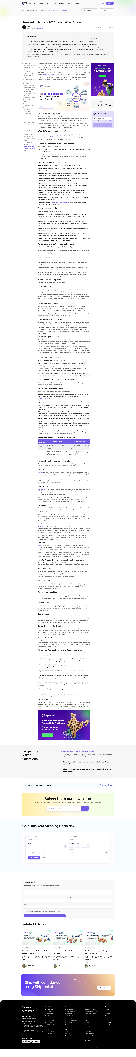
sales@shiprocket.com (29, 1021)
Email (71, 897)
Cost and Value (29, 136)
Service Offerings (30, 128)
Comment (26, 888)
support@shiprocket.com (30, 1018)
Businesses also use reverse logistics (59, 202)
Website (25, 904)
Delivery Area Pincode (74, 836)
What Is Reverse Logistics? (29, 65)
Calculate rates (34, 857)
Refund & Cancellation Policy (107, 1047)
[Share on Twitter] (103, 785)
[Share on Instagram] (108, 785)
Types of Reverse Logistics (29, 85)
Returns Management (30, 87)
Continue (102, 125)
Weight (30, 843)
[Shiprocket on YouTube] (111, 785)
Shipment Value (72, 849)
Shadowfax (28, 118)
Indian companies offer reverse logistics (52, 464)
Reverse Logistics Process (29, 97)
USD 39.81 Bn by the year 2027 (50, 74)
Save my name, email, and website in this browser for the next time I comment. (43, 911)
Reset (43, 857)
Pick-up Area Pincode (33, 836)
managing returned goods (54, 136)
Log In (102, 3)
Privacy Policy (109, 120)
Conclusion (25, 150)
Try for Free (109, 3)
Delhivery (28, 120)
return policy (73, 694)
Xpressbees (28, 115)
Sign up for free (104, 988)
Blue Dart (28, 111)
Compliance (97, 1047)
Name (25, 897)
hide (29, 63)
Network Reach (29, 134)
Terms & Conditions (97, 121)
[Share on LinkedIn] (105, 785)
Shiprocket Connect (27, 947)
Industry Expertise (30, 126)
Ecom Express (29, 113)
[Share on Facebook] (100, 785)
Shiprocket (40, 28)
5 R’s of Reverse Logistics (28, 79)
